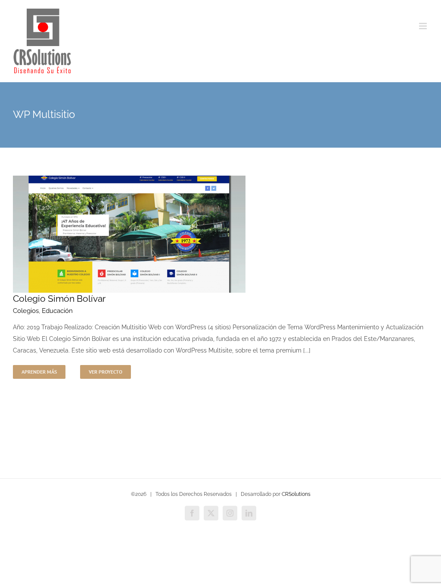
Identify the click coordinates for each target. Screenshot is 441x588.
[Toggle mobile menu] (423, 26)
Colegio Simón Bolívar (59, 298)
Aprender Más (39, 371)
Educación (57, 311)
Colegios (26, 311)
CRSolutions (296, 494)
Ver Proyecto (105, 371)
